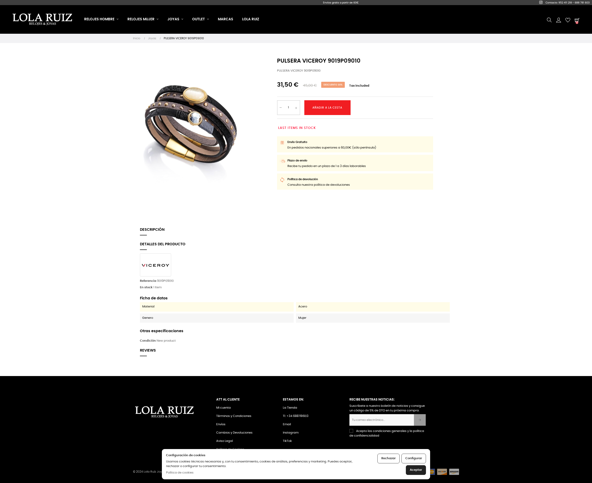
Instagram (291, 432)
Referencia (148, 281)
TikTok (287, 441)
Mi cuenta (223, 407)
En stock (146, 287)
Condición (148, 340)
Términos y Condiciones (233, 416)
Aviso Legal (224, 441)
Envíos (220, 424)
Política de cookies (180, 472)
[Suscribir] (420, 420)
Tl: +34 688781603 (295, 416)
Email (287, 424)
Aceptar (416, 469)
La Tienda (290, 407)
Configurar (413, 458)
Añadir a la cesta (327, 107)
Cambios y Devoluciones (234, 432)
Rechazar (388, 458)
